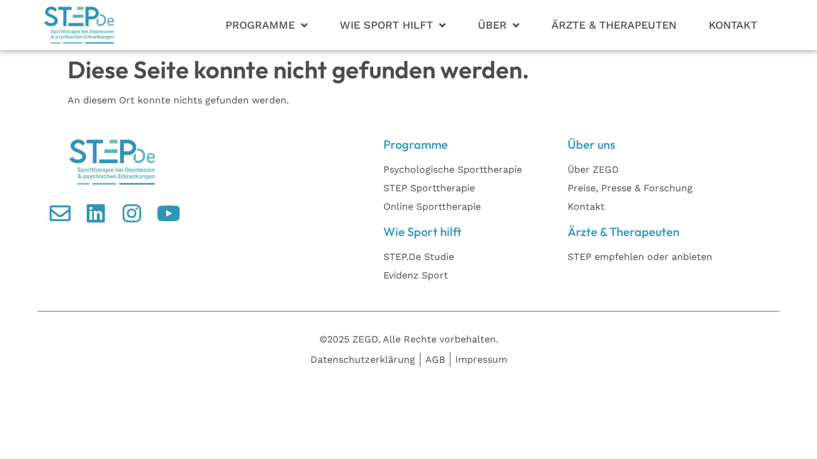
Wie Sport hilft (386, 25)
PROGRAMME (260, 25)
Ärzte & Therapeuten (613, 25)
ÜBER (492, 25)
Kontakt (733, 25)
